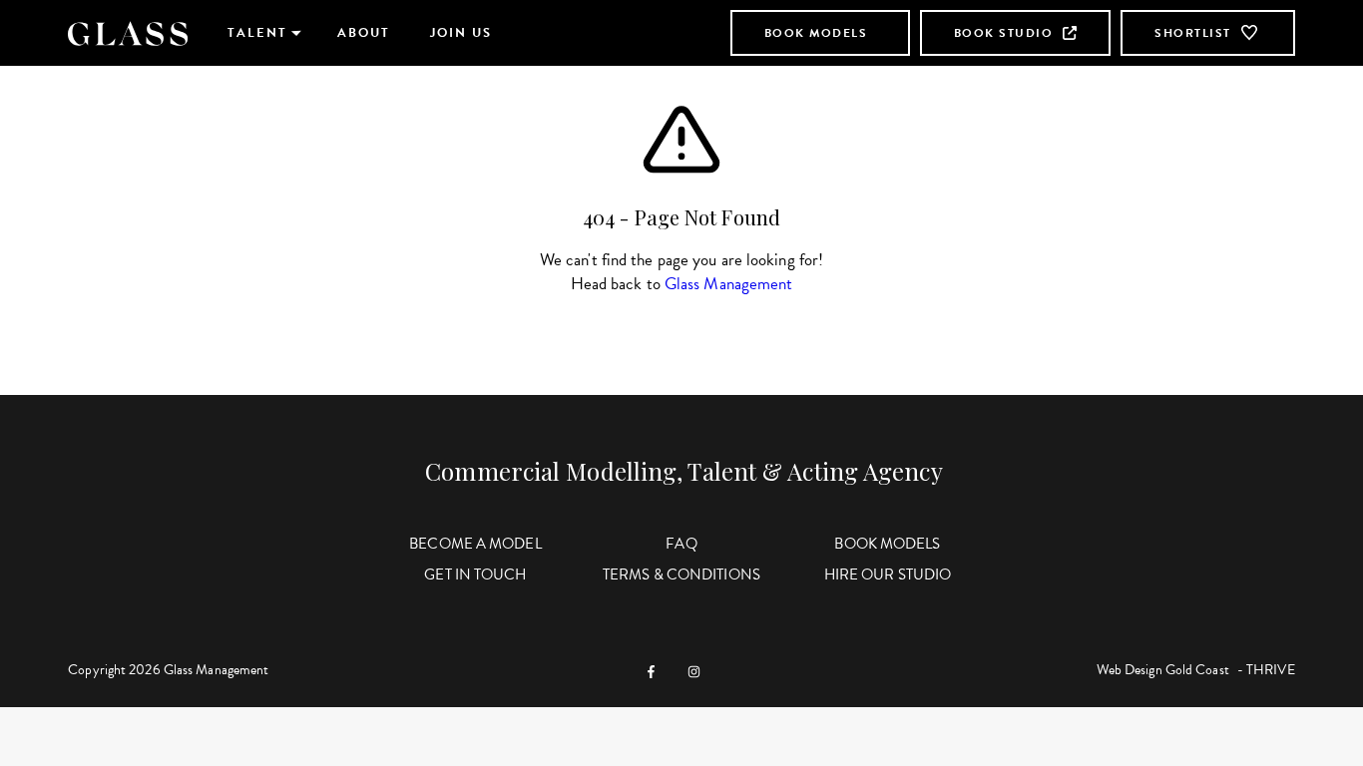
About (363, 33)
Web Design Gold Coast (1163, 669)
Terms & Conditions (681, 574)
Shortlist (1192, 33)
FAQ (681, 544)
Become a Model (475, 544)
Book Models (816, 33)
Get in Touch (475, 574)
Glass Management (729, 283)
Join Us (461, 33)
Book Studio (1004, 33)
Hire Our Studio (888, 574)
